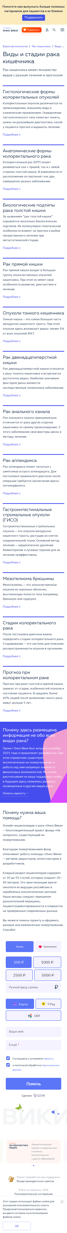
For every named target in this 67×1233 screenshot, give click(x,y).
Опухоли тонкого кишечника (33, 313)
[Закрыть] (62, 1201)
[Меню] (62, 30)
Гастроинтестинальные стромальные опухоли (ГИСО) (27, 515)
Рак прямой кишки (23, 264)
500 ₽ (19, 962)
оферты (48, 1058)
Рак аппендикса (20, 461)
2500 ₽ (19, 975)
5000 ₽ (48, 975)
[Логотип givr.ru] (40, 1095)
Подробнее (10, 134)
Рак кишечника (41, 46)
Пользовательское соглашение (33, 1194)
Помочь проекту (14, 793)
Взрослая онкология (15, 46)
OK (17, 1226)
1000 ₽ (47, 962)
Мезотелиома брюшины (28, 579)
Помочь (33, 1083)
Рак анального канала (26, 412)
